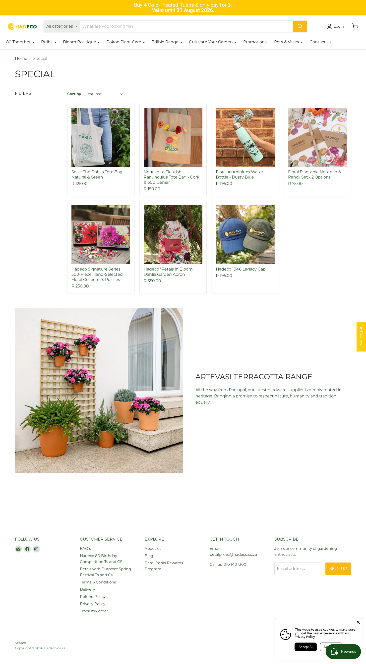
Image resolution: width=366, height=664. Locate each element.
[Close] (358, 622)
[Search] (300, 26)
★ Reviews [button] (361, 336)
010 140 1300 (235, 564)
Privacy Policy (92, 603)
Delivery (87, 589)
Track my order (94, 611)
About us (153, 548)
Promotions (255, 42)
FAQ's (85, 548)
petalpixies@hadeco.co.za (233, 554)
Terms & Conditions (98, 582)
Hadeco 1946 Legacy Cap (241, 269)
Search (20, 643)
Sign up (338, 568)
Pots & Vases (287, 42)
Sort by (74, 94)
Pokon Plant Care (124, 42)
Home (21, 58)
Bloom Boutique (80, 42)
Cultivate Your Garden (211, 42)
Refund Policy (93, 596)
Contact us (320, 42)
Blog (149, 555)
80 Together (19, 42)
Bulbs (47, 42)
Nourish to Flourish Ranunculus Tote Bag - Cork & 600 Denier (171, 177)
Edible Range (166, 42)
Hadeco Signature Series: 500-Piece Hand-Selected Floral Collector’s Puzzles (97, 274)
